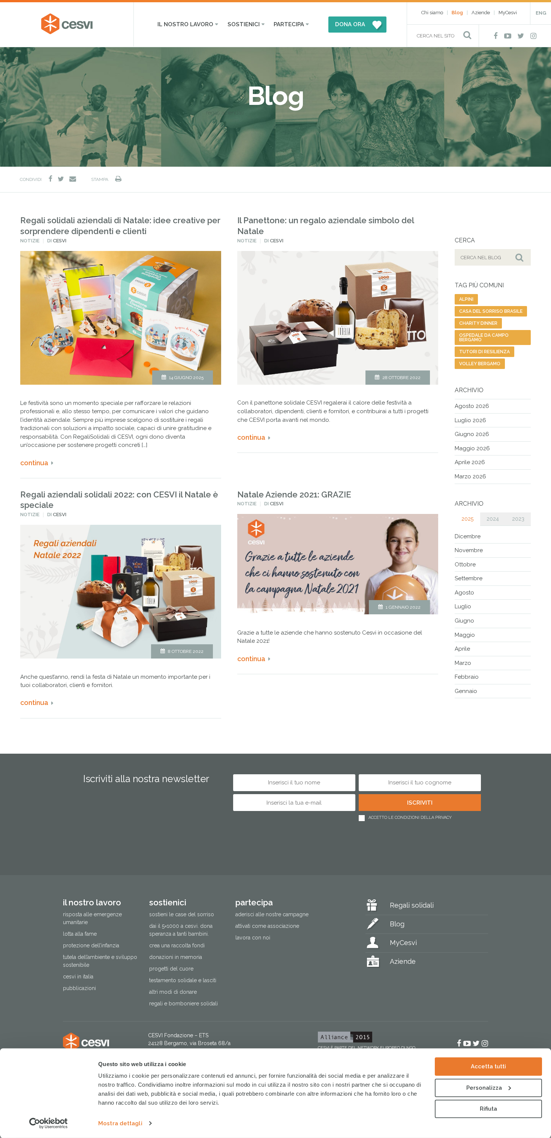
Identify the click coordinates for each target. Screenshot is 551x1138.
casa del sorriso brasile (491, 311)
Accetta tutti (488, 1066)
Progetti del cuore (171, 969)
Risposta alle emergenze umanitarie (92, 918)
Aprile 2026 (470, 462)
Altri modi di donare (173, 992)
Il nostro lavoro (185, 24)
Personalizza (484, 1087)
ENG (541, 13)
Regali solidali (412, 905)
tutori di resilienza (484, 351)
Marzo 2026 (470, 476)
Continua (34, 463)
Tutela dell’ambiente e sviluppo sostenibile (100, 961)
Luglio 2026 (470, 420)
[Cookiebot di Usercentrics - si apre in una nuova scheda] (48, 1123)
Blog (457, 12)
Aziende (481, 12)
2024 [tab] (493, 519)
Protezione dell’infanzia (91, 945)
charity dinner (478, 323)
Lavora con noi (252, 938)
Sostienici (244, 24)
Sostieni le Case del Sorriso (181, 914)
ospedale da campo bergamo (484, 337)
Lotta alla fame (80, 934)
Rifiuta (488, 1108)
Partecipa (289, 24)
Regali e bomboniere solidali (183, 1004)
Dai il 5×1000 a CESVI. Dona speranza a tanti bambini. (181, 930)
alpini (466, 299)
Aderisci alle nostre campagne (271, 914)
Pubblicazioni (79, 988)
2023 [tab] (518, 519)
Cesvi (59, 240)
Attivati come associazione (267, 926)
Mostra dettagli (120, 1123)
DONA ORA (350, 24)
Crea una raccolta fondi (177, 945)
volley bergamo (479, 363)
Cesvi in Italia (78, 977)
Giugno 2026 (472, 434)
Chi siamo (432, 12)
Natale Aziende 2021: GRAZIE (294, 494)
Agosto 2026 (472, 406)
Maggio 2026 (472, 448)
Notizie (29, 240)
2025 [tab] (467, 519)
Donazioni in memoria (175, 957)
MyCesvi (508, 12)
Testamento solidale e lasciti (182, 980)
